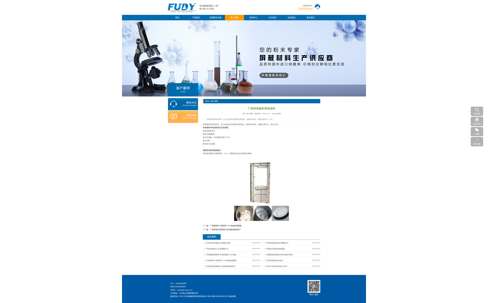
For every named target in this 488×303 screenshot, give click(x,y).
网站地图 (232, 296)
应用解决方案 (215, 18)
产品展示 (196, 18)
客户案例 (234, 18)
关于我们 (273, 18)
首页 (177, 18)
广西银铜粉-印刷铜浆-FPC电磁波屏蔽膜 (225, 226)
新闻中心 (253, 18)
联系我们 (311, 18)
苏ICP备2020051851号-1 (218, 296)
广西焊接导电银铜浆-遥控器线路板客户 (225, 229)
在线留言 (292, 18)
